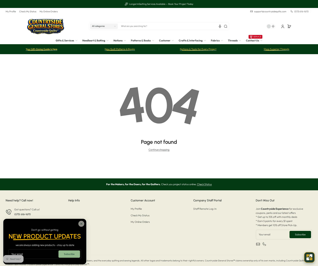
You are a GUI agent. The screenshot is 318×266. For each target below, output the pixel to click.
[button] (104, 26)
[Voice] (220, 26)
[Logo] (45, 26)
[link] (68, 41)
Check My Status (27, 11)
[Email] (258, 244)
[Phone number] (264, 244)
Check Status (204, 184)
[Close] (81, 224)
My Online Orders (49, 11)
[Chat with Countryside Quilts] (309, 257)
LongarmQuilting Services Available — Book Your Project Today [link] (161, 3)
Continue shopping (159, 149)
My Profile (11, 11)
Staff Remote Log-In (204, 208)
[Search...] (225, 26)
